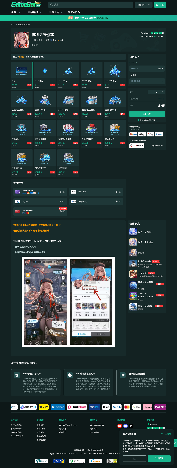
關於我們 (40, 425)
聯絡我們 (62, 432)
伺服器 (133, 75)
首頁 (12, 24)
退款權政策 (41, 440)
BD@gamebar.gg (97, 425)
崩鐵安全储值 (16, 429)
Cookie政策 (166, 434)
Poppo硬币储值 (17, 436)
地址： (53, 454)
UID (132, 62)
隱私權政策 (41, 436)
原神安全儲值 (16, 425)
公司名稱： (78, 450)
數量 (131, 92)
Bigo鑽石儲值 (16, 432)
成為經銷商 (94, 432)
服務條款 (40, 432)
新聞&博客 (74, 12)
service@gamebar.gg (68, 425)
